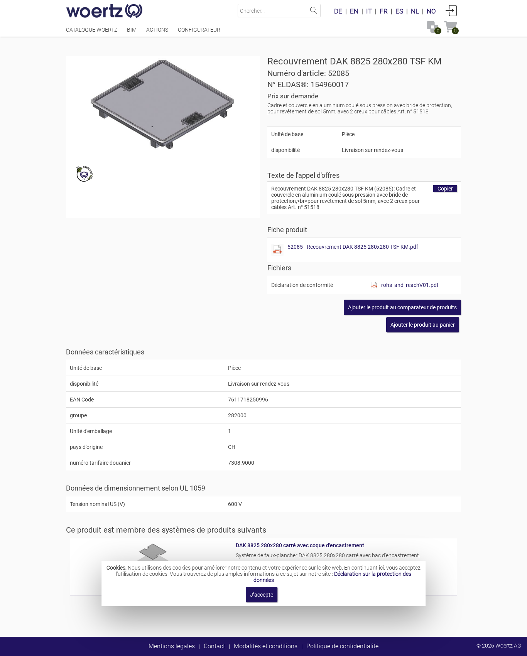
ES (399, 11)
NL (415, 11)
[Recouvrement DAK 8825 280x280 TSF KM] (163, 104)
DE (338, 11)
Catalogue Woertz (91, 30)
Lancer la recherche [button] (314, 10)
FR (384, 11)
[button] (402, 307)
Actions (157, 30)
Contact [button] (214, 646)
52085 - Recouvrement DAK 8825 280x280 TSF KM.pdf (352, 247)
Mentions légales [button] (172, 646)
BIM (132, 30)
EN (354, 11)
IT (369, 11)
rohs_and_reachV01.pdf (410, 285)
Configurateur (199, 30)
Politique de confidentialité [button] (342, 646)
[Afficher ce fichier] (277, 250)
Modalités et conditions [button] (265, 646)
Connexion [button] (451, 10)
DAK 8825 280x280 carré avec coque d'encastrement (300, 545)
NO (431, 11)
